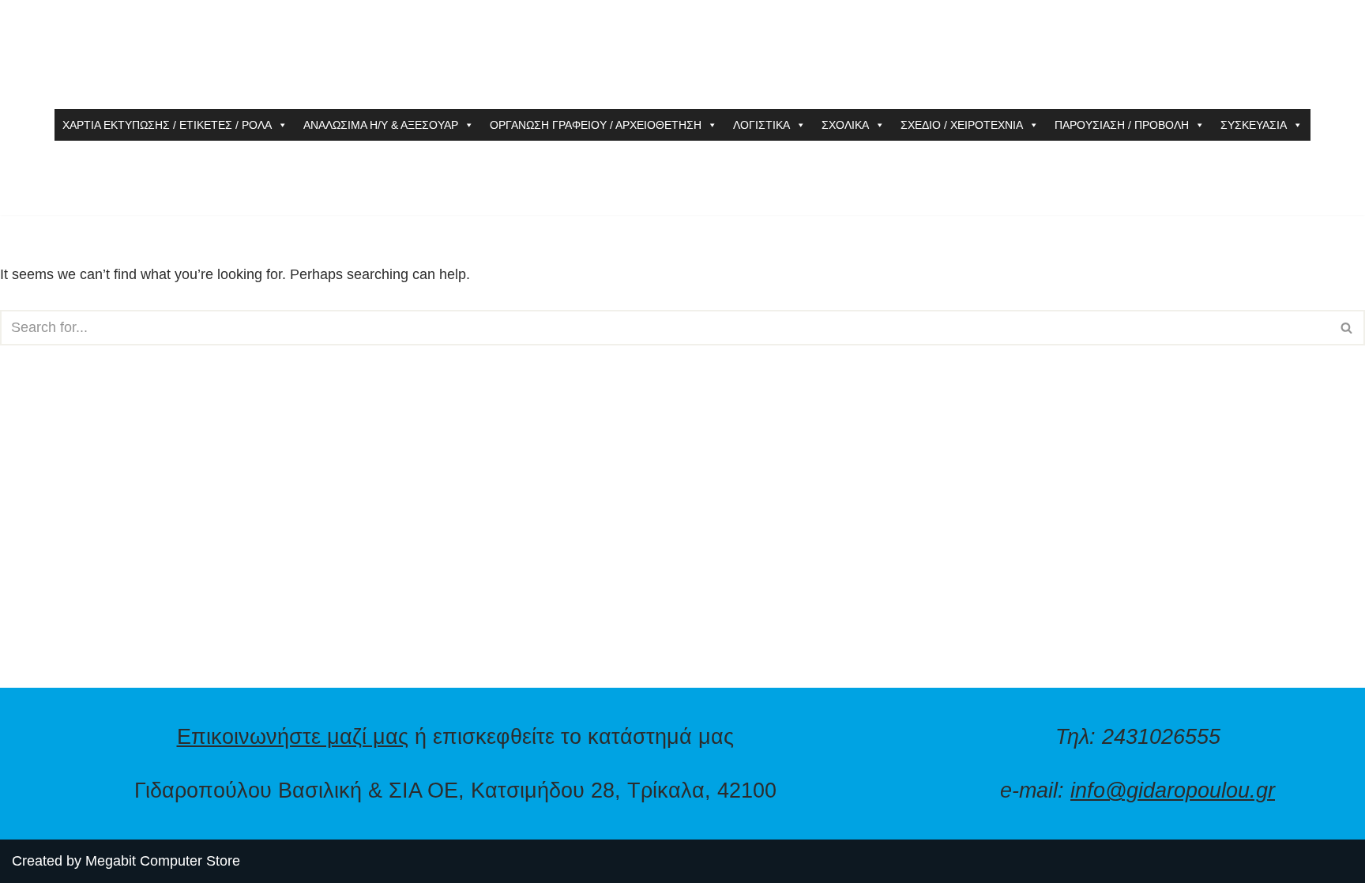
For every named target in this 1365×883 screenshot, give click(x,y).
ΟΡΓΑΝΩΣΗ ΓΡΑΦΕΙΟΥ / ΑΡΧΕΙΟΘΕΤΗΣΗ (595, 125)
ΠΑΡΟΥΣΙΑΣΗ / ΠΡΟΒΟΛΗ (1122, 125)
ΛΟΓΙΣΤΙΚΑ (761, 125)
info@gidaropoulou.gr (1172, 790)
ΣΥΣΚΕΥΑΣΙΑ (1253, 125)
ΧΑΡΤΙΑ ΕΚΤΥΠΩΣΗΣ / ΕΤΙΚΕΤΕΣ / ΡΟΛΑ (167, 125)
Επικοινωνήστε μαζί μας (292, 736)
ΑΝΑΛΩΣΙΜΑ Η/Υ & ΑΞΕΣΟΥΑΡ (380, 125)
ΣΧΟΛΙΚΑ (845, 125)
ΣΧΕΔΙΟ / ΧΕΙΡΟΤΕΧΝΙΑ (962, 125)
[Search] (1347, 327)
